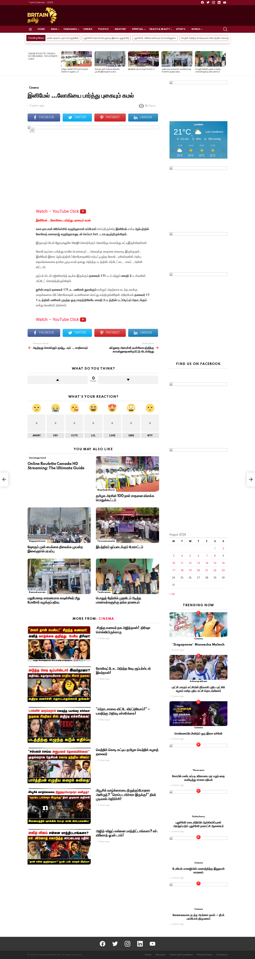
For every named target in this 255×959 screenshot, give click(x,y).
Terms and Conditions (181, 955)
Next (225, 63)
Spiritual (137, 29)
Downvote (128, 380)
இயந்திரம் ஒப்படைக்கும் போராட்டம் (141, 69)
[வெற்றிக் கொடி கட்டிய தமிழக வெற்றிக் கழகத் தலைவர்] (59, 765)
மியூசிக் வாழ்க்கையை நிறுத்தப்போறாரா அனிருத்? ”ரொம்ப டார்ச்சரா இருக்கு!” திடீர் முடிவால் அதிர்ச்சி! (126, 795)
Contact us (221, 955)
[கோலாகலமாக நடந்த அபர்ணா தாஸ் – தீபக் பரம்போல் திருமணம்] (198, 895)
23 (223, 570)
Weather (120, 29)
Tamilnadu (70, 29)
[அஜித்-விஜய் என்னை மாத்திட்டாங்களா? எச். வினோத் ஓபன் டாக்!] (59, 847)
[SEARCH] (225, 29)
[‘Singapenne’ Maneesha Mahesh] (198, 624)
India (54, 29)
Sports (180, 29)
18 (182, 570)
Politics (103, 29)
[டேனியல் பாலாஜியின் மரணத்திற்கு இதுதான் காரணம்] (198, 848)
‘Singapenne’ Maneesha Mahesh (198, 644)
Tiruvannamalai (106, 541)
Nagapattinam (37, 541)
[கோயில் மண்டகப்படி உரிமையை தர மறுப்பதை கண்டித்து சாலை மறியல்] (198, 756)
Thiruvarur (198, 770)
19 (190, 570)
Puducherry (198, 816)
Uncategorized (37, 458)
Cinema (87, 29)
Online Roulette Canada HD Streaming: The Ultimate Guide (42, 56)
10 (173, 563)
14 (206, 563)
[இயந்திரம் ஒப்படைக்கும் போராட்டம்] (143, 59)
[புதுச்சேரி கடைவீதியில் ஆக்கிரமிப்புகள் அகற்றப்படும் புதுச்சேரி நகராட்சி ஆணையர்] (198, 802)
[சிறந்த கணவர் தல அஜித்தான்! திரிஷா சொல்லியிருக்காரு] (59, 643)
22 (215, 570)
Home (41, 29)
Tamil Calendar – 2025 (41, 2)
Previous (29, 63)
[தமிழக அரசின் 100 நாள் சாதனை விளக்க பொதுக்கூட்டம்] (76, 59)
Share (32, 130)
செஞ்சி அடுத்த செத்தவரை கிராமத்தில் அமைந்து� (156, 38)
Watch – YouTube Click (58, 211)
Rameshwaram (37, 592)
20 (198, 570)
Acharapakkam (198, 681)
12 (190, 563)
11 (182, 563)
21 (206, 570)
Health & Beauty (159, 29)
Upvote (58, 380)
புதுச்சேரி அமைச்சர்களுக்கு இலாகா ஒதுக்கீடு (55, 38)
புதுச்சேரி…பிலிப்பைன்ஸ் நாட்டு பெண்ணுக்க (104, 38)
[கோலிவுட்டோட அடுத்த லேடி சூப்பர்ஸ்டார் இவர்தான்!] (59, 684)
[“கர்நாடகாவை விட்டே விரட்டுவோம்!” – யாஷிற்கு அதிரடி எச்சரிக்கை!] (59, 725)
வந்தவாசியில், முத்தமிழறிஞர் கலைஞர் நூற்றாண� (212, 38)
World (195, 29)
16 (223, 563)
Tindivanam (103, 592)
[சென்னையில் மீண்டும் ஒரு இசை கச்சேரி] (198, 713)
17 (173, 570)
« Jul (172, 594)
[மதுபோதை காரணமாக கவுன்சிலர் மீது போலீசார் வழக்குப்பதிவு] (177, 59)
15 (215, 563)
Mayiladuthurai (106, 490)
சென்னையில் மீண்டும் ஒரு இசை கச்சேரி (198, 733)
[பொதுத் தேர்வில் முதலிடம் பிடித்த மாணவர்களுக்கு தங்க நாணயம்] (210, 59)
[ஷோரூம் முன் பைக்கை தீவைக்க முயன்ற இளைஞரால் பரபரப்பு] (110, 59)
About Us (160, 955)
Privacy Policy (204, 955)
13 (198, 563)
